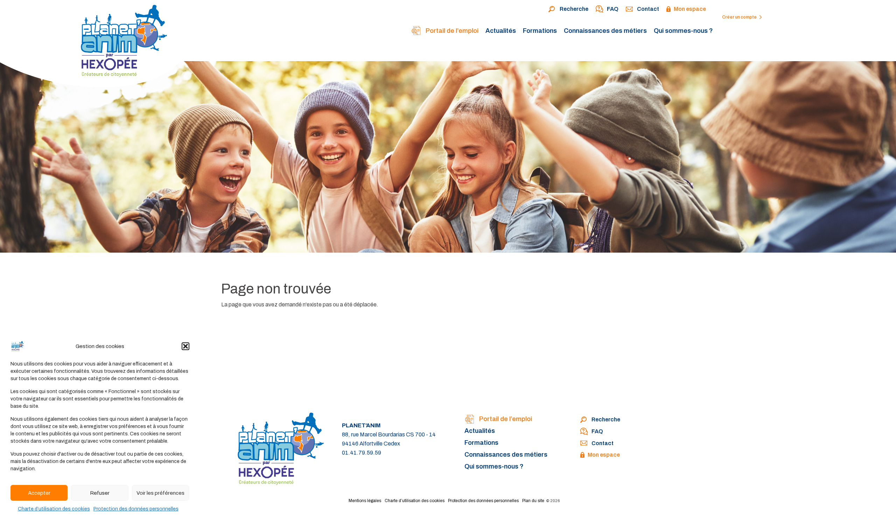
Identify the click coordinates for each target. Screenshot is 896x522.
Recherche (574, 9)
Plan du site (533, 500)
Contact (648, 9)
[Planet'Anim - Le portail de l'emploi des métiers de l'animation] (94, 45)
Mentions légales (365, 500)
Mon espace (690, 9)
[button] (185, 346)
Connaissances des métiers (605, 30)
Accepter (39, 493)
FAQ (612, 9)
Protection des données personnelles (135, 509)
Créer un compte (739, 17)
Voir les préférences (160, 493)
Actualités (500, 30)
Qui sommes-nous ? (683, 30)
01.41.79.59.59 (361, 453)
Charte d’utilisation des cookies (54, 509)
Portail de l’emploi (451, 30)
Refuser (100, 493)
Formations (540, 30)
